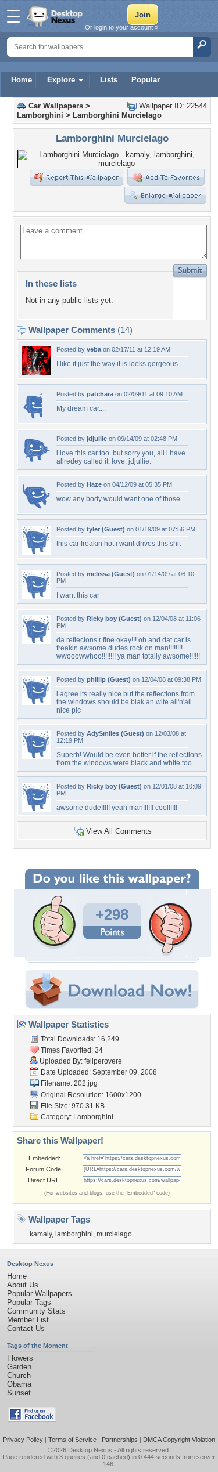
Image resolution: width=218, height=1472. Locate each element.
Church (19, 1375)
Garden (19, 1366)
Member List (28, 1319)
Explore (61, 79)
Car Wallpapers (55, 106)
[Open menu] (13, 16)
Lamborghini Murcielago (117, 115)
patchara (100, 393)
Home (21, 79)
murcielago (114, 1234)
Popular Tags (29, 1302)
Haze (94, 484)
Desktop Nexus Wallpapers (56, 16)
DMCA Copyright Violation (179, 1439)
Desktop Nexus (90, 1449)
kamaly (41, 1234)
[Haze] (36, 507)
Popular (145, 79)
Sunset (19, 1392)
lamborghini (74, 1234)
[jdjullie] (36, 461)
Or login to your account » (121, 27)
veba (94, 349)
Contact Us (26, 1328)
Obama (19, 1384)
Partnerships (120, 1439)
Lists (108, 79)
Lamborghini (40, 115)
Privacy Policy (23, 1439)
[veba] (36, 372)
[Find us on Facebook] (32, 1419)
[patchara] (32, 417)
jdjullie (97, 438)
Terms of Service (72, 1439)
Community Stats (36, 1311)
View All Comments (119, 831)
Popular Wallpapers (39, 1293)
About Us (22, 1285)
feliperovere (103, 1061)
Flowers (20, 1358)
